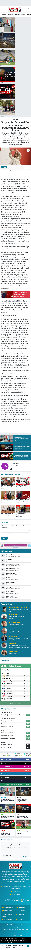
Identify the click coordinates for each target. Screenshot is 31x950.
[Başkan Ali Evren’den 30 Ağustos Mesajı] (23, 480)
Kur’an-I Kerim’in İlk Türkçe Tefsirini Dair (18, 610)
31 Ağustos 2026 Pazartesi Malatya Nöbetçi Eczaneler (5, 833)
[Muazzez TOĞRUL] (4, 631)
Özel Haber (15, 931)
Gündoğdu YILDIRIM (14, 623)
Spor (2, 814)
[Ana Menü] (1, 9)
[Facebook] (3, 900)
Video (17, 924)
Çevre (19, 814)
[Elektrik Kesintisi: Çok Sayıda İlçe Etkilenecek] (23, 808)
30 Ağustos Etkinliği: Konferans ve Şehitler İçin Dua (7, 800)
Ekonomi (4, 929)
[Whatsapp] (25, 900)
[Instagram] (11, 900)
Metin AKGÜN (12, 643)
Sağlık (3, 830)
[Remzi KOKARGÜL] (4, 616)
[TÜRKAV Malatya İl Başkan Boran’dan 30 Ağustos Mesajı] (23, 494)
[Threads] (19, 900)
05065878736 (16, 891)
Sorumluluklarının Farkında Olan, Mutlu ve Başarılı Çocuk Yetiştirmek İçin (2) (19, 646)
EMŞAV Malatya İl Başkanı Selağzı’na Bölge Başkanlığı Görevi (8, 487)
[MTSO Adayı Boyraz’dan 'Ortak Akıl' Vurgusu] (8, 508)
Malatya (10, 14)
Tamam (9, 942)
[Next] (22, 900)
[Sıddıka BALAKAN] (4, 652)
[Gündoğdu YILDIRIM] (4, 623)
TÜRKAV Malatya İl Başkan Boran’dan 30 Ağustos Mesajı (22, 501)
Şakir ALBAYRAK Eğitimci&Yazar (18, 607)
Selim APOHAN (14, 465)
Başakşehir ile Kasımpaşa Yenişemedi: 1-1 (7, 817)
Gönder (4, 538)
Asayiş (23, 14)
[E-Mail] (11, 468)
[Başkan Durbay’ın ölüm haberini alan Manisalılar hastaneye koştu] (15, 156)
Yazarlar (23, 924)
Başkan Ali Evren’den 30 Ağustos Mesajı (21, 486)
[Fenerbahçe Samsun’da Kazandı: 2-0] (23, 824)
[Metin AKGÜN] (4, 645)
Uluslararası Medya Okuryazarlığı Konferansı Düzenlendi (22, 515)
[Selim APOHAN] (5, 466)
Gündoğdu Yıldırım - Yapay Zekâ (18, 624)
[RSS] (28, 900)
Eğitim (9, 929)
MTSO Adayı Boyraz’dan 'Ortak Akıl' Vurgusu (7, 514)
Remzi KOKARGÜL (13, 614)
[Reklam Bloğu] (15, 545)
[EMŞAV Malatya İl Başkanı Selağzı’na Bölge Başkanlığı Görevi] (8, 480)
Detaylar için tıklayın (15, 703)
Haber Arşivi (21, 919)
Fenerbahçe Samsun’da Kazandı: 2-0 (22, 832)
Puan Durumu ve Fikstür (7, 915)
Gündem (3, 14)
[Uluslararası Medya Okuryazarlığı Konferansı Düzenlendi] (23, 508)
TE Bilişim (19, 935)
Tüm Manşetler (21, 914)
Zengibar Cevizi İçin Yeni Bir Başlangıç (16, 617)
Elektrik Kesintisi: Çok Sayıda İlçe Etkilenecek (22, 817)
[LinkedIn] (14, 900)
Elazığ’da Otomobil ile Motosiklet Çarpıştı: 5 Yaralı (22, 800)
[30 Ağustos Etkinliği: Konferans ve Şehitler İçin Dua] (7, 791)
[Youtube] (17, 900)
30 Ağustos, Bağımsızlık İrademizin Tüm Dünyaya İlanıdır (7, 501)
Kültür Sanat (15, 929)
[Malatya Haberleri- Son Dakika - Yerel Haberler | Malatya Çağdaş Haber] (14, 9)
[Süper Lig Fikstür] (29, 708)
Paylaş (4, 167)
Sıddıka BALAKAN (13, 651)
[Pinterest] (8, 900)
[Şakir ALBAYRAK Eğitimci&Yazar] (4, 609)
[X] (6, 900)
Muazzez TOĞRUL (13, 630)
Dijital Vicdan (12, 653)
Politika (17, 14)
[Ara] (28, 9)
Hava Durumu (21, 907)
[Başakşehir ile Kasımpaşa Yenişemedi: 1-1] (7, 808)
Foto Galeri (10, 924)
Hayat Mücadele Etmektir (16, 632)
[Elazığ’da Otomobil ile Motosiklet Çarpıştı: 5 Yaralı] (23, 791)
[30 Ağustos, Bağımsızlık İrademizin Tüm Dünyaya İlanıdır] (8, 494)
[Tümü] (29, 604)
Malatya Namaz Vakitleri (7, 910)
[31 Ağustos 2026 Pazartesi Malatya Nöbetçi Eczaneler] (7, 824)
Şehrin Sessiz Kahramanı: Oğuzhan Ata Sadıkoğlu (18, 639)
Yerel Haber (22, 929)
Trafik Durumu (21, 910)
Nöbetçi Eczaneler (8, 907)
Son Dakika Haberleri (9, 919)
